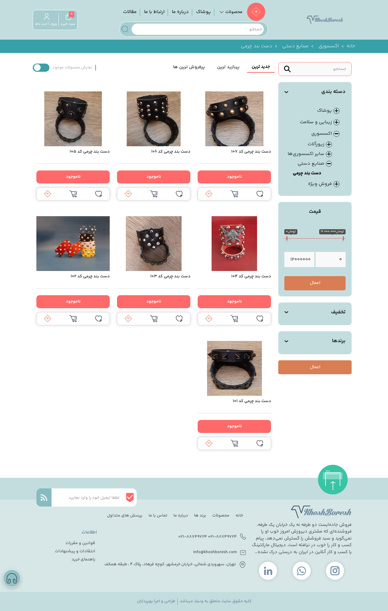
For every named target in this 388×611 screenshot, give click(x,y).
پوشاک (203, 12)
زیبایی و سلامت (316, 122)
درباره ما (180, 12)
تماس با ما (158, 515)
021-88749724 (222, 537)
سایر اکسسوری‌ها (306, 154)
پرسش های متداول (124, 515)
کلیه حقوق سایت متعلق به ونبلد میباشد (216, 601)
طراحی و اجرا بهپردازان (156, 601)
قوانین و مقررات (80, 543)
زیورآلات (316, 144)
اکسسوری (329, 46)
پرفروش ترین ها (189, 67)
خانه (350, 46)
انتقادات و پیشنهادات (75, 551)
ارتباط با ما (154, 12)
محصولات (220, 515)
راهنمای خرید (83, 560)
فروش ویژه (320, 184)
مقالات (130, 12)
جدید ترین (261, 66)
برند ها (200, 515)
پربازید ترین (228, 67)
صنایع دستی (295, 46)
